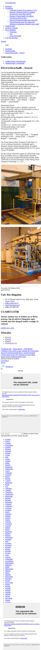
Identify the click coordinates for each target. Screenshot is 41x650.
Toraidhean (9, 8)
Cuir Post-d (5, 361)
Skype (3, 362)
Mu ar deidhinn (10, 30)
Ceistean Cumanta (11, 28)
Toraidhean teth (6, 349)
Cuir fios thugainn (11, 38)
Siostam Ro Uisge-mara (30, 351)
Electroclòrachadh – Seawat (14, 53)
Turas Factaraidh (15, 36)
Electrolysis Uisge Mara (27, 355)
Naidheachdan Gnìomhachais (15, 61)
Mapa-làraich (17, 349)
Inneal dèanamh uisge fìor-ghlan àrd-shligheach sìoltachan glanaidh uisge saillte (24, 23)
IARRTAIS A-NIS (7, 328)
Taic (11, 34)
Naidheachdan (10, 26)
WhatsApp (9, 367)
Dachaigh (8, 6)
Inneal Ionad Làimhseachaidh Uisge (13, 357)
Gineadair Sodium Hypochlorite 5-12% (23, 10)
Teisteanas (13, 32)
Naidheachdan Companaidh (14, 63)
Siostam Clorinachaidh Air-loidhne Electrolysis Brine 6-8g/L (22, 17)
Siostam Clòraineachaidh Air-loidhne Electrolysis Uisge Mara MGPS (22, 13)
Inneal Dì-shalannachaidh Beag (12, 353)
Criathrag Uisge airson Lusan (11, 351)
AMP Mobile (27, 349)
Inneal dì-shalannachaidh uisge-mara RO (24, 20)
